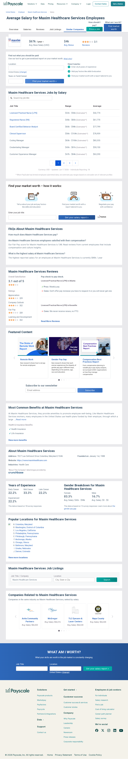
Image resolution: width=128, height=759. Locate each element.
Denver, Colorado (22, 551)
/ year (39, 42)
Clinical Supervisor (18, 133)
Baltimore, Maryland (24, 545)
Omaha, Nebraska (23, 548)
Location (57, 576)
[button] (13, 29)
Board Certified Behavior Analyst (24, 127)
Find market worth (114, 27)
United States (10, 12)
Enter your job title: (16, 212)
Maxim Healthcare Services (37, 12)
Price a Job (94, 29)
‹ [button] (14, 357)
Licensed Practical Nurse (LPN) (23, 113)
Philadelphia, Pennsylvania (27, 533)
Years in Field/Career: (17, 76)
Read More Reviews (50, 321)
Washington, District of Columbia (29, 527)
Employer (21, 12)
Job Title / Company (20, 576)
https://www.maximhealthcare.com (32, 460)
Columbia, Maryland (23, 524)
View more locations (18, 557)
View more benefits (17, 440)
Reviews (86, 45)
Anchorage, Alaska (23, 539)
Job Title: (20, 664)
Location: (12, 64)
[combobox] (36, 68)
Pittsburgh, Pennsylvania (26, 536)
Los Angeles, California (25, 530)
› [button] (114, 357)
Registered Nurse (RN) (20, 120)
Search (107, 579)
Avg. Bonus (69, 45)
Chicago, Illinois (22, 542)
